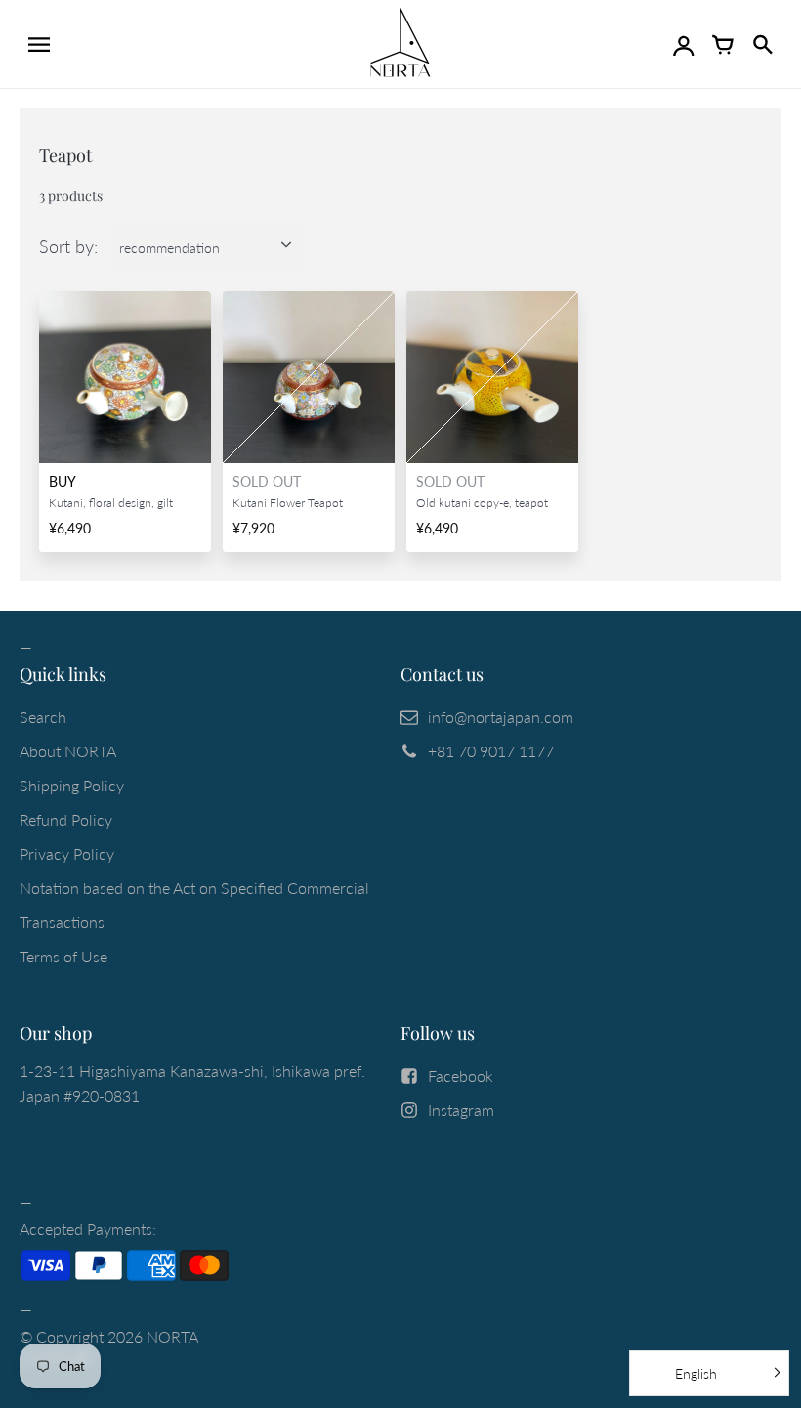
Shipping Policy (72, 785)
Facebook (460, 1075)
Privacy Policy (67, 853)
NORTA (172, 1336)
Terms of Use (63, 956)
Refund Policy (66, 819)
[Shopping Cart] (722, 43)
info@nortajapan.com (500, 716)
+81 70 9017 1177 (491, 751)
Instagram (461, 1109)
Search (43, 716)
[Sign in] (683, 43)
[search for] (761, 43)
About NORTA (68, 751)
